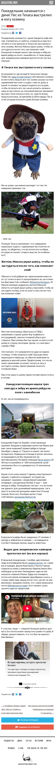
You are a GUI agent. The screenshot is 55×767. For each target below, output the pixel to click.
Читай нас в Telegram (29, 720)
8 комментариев (29, 684)
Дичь (19, 740)
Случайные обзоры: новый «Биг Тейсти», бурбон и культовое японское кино (13, 709)
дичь (3, 26)
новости (10, 26)
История (39, 740)
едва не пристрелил (21, 77)
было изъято (44, 460)
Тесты (28, 740)
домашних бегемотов (25, 497)
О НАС (21, 748)
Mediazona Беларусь (40, 282)
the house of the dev (37, 748)
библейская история (18, 585)
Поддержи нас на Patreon (29, 727)
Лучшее (11, 748)
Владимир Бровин (7, 29)
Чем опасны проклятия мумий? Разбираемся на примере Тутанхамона (41, 709)
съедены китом (35, 563)
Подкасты (9, 740)
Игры (48, 740)
